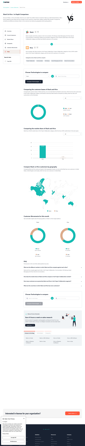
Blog (52, 438)
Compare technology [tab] (29, 333)
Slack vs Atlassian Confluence (30, 342)
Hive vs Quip (70, 341)
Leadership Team (70, 440)
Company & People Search (23, 438)
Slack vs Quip (43, 341)
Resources (53, 436)
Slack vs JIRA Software (45, 338)
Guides (52, 440)
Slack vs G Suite (29, 338)
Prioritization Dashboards (23, 442)
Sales (20, 436)
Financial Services (38, 440)
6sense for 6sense (54, 442)
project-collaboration (14, 7)
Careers (68, 442)
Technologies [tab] (40, 333)
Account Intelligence (22, 440)
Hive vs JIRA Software (72, 338)
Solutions (37, 436)
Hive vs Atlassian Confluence (57, 342)
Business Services (38, 438)
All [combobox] (65, 98)
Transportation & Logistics (39, 442)
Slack (32, 32)
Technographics (6, 7)
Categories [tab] (47, 333)
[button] (11, 31)
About (68, 438)
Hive (31, 48)
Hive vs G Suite (56, 338)
